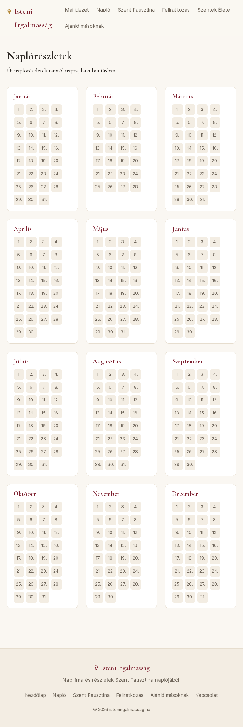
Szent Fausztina (136, 10)
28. (56, 187)
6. (31, 122)
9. (19, 135)
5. (19, 122)
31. (44, 199)
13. (19, 148)
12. (56, 135)
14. (31, 148)
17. (19, 160)
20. (56, 160)
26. (31, 187)
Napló (103, 10)
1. (19, 109)
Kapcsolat (206, 695)
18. (31, 160)
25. (19, 187)
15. (44, 148)
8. (56, 122)
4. (56, 109)
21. (19, 174)
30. (31, 199)
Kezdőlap (35, 695)
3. (44, 109)
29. (19, 199)
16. (56, 148)
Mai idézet (77, 10)
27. (44, 187)
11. (44, 135)
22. (31, 174)
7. (44, 122)
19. (44, 160)
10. (31, 135)
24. (56, 174)
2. (31, 109)
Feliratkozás (176, 10)
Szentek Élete (213, 10)
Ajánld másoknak (84, 26)
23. (44, 174)
